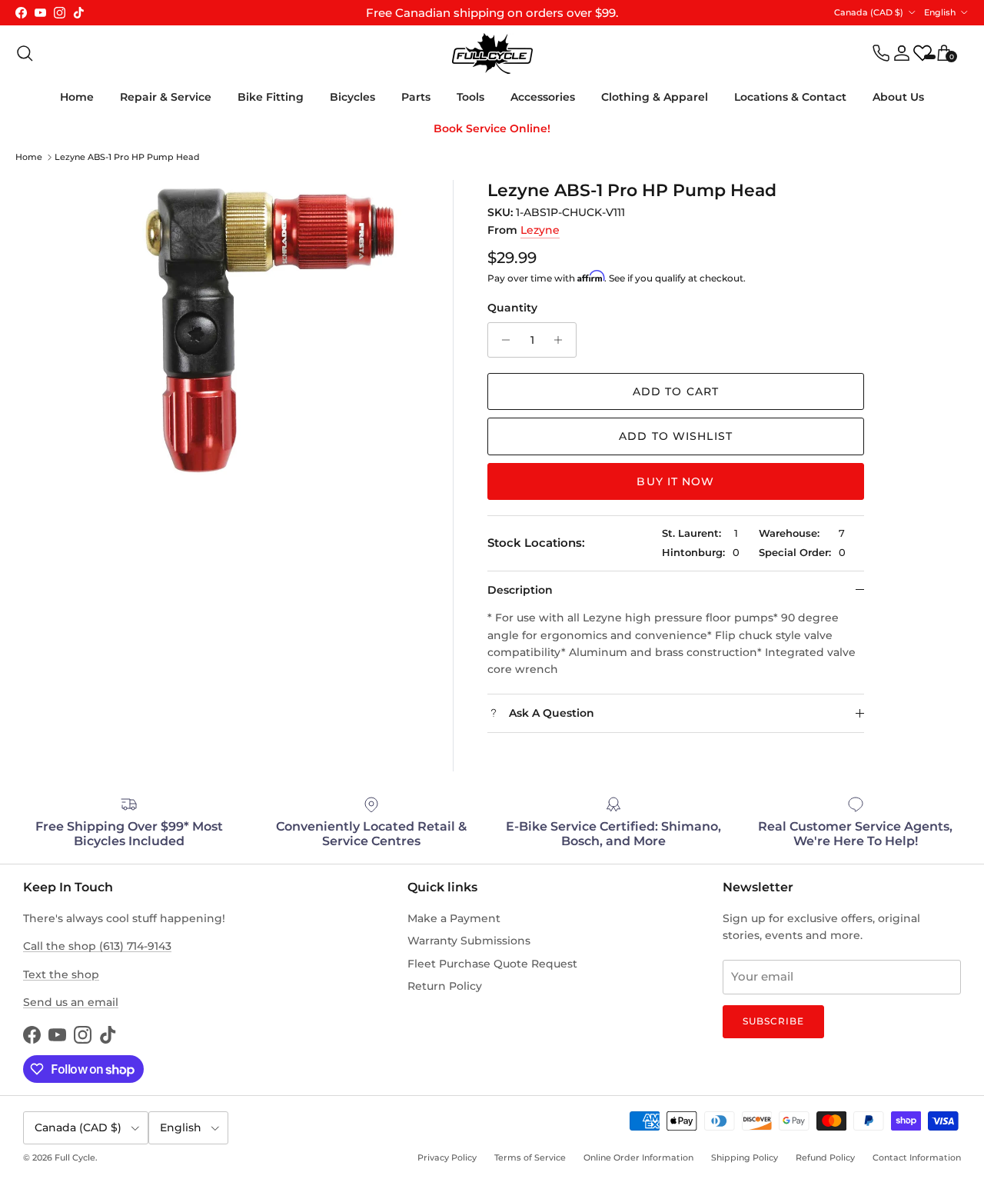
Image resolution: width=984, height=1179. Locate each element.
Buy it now (675, 481)
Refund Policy (825, 1157)
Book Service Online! (492, 128)
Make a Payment (453, 918)
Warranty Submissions (468, 941)
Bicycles (352, 97)
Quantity (512, 308)
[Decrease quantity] (501, 340)
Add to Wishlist (676, 436)
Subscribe (773, 1021)
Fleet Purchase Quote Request (492, 964)
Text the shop (61, 974)
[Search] (24, 53)
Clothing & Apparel (654, 97)
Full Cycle (75, 1157)
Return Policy (444, 986)
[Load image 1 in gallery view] (269, 329)
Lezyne (540, 230)
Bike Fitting (271, 97)
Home (77, 97)
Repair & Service (165, 97)
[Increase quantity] (562, 340)
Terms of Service (530, 1157)
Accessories (542, 97)
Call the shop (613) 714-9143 (97, 946)
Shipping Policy (744, 1157)
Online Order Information (638, 1157)
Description (520, 590)
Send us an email (70, 1002)
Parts (415, 97)
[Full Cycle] (492, 53)
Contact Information (917, 1157)
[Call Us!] (881, 53)
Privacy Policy (447, 1157)
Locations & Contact (790, 97)
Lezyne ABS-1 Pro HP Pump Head (127, 157)
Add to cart (676, 391)
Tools (470, 97)
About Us (898, 97)
